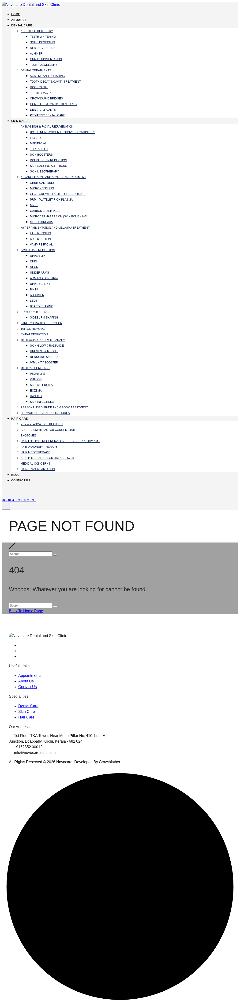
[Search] (5, 492)
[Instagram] (20, 651)
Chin (33, 261)
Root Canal (39, 87)
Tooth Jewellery (43, 64)
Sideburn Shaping (44, 317)
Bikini (34, 289)
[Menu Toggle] (6, 506)
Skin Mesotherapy (44, 171)
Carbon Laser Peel (45, 211)
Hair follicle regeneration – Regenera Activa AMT (60, 441)
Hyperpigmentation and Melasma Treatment (55, 227)
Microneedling (42, 188)
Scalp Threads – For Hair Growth (47, 458)
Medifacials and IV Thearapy (43, 340)
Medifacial (38, 143)
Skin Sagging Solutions (48, 166)
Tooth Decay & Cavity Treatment (55, 81)
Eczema (36, 390)
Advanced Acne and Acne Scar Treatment (53, 177)
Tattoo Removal (33, 328)
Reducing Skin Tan (44, 357)
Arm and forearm (44, 278)
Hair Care (19, 418)
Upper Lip (37, 255)
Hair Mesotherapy (35, 452)
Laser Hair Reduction (38, 250)
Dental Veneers (42, 48)
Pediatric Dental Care (47, 115)
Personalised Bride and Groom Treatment (54, 407)
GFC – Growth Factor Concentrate (58, 194)
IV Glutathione (41, 239)
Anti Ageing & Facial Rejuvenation (47, 126)
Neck (34, 267)
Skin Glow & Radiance (47, 345)
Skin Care (19, 121)
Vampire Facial (41, 244)
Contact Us (20, 480)
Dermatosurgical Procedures (45, 413)
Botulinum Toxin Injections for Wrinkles (62, 132)
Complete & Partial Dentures (53, 104)
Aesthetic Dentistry (37, 31)
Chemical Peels (42, 182)
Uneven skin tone (44, 351)
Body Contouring (35, 312)
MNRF (34, 205)
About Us (18, 20)
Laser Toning (40, 233)
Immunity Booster (44, 362)
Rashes (36, 396)
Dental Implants (43, 109)
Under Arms (39, 272)
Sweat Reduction (34, 334)
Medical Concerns (35, 368)
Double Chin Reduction (48, 160)
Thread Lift (39, 149)
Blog (15, 475)
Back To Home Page (26, 611)
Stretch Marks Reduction (41, 323)
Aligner (36, 53)
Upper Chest (40, 284)
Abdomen (37, 295)
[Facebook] (20, 645)
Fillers (35, 137)
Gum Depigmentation (46, 59)
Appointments (29, 676)
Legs (34, 300)
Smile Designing (42, 42)
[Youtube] (20, 656)
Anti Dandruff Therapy (39, 446)
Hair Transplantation (38, 469)
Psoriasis (37, 373)
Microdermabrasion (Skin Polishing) (58, 216)
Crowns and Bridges (46, 98)
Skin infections (42, 401)
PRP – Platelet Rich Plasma (51, 199)
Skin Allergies (41, 385)
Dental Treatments (36, 70)
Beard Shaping (41, 306)
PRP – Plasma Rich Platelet (42, 424)
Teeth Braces (41, 93)
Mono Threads (41, 222)
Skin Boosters (41, 154)
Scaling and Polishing (47, 76)
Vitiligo (35, 379)
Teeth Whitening (43, 36)
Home (15, 14)
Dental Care (21, 25)
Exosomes (29, 435)
